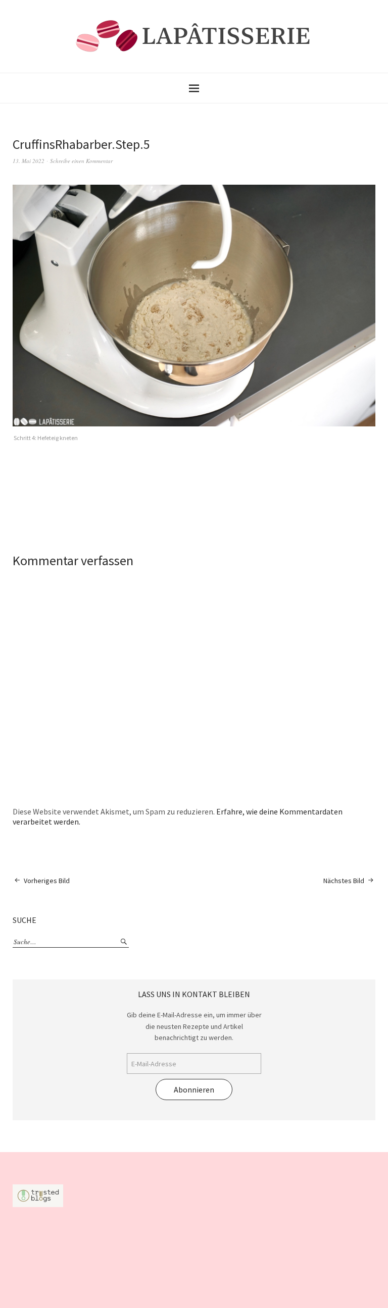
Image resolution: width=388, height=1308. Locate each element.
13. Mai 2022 (28, 161)
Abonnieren (194, 1089)
